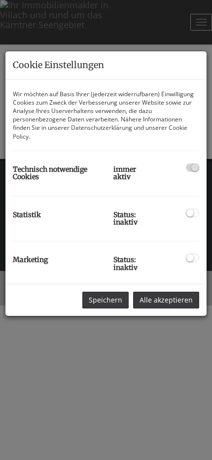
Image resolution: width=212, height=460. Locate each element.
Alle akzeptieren (166, 300)
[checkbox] (192, 167)
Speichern (105, 300)
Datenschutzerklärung (101, 127)
